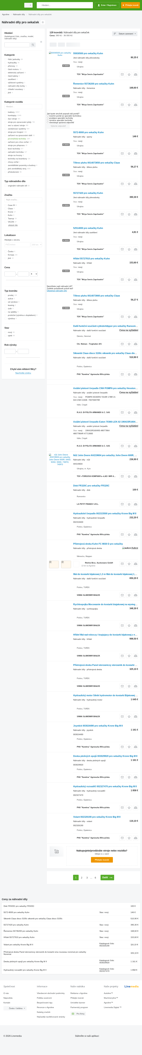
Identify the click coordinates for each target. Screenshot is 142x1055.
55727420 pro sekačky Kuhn (88, 193)
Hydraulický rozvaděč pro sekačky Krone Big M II (25, 970)
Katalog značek (43, 1012)
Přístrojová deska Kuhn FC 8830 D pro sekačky (98, 544)
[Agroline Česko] (11, 5)
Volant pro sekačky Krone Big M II (18, 944)
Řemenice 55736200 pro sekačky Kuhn (93, 84)
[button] (129, 74)
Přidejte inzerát (102, 860)
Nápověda (7, 998)
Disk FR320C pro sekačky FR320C (91, 485)
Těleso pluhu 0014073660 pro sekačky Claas (96, 296)
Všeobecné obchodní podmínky (51, 993)
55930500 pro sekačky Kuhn (88, 53)
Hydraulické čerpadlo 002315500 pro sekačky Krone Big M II (104, 513)
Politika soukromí (44, 998)
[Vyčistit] (41, 42)
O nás (6, 993)
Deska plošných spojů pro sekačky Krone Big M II (25, 961)
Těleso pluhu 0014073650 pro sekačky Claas (96, 163)
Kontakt (6, 1003)
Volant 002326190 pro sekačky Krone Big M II (96, 817)
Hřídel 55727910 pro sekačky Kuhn (91, 258)
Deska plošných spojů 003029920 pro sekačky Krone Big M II (105, 756)
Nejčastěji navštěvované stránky (51, 1017)
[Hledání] (39, 5)
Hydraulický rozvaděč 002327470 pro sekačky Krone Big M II (105, 786)
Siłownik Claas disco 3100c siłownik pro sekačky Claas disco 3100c (33, 918)
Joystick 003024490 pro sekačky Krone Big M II (98, 726)
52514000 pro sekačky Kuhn (88, 228)
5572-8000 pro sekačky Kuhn (88, 132)
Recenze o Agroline (45, 1007)
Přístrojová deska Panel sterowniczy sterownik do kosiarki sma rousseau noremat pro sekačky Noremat (45, 953)
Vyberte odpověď (58, 126)
